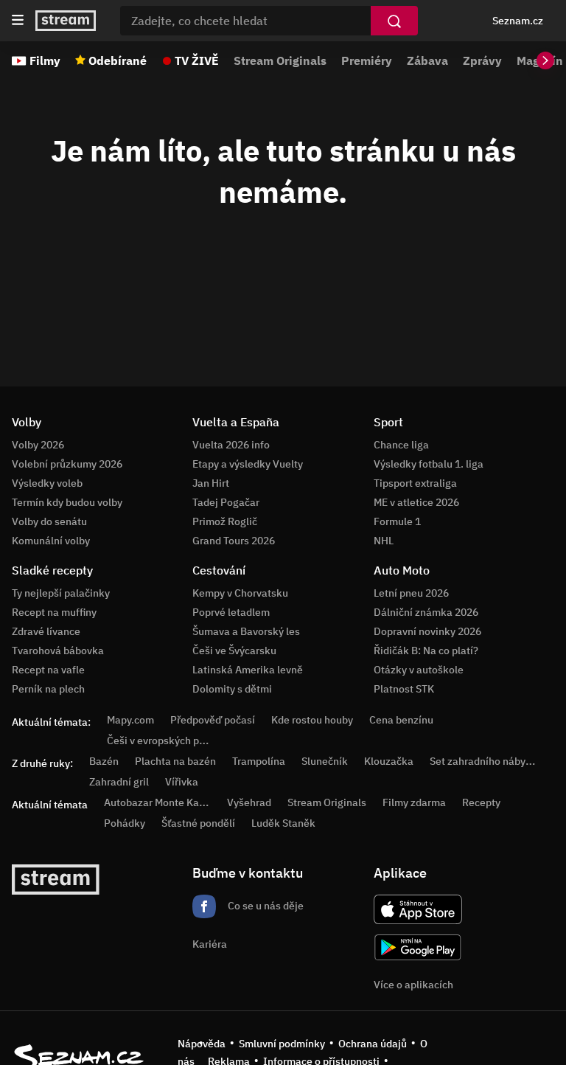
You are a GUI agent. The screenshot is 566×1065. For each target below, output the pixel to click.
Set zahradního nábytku (485, 761)
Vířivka (181, 781)
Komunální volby (51, 540)
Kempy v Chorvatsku (240, 593)
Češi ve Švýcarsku (234, 650)
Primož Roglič (224, 521)
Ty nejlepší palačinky (61, 593)
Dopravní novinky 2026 (427, 631)
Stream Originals (280, 60)
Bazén (104, 761)
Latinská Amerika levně (247, 669)
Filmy (44, 60)
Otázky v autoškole (419, 669)
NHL (384, 540)
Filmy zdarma (414, 802)
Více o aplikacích (413, 984)
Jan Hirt (210, 483)
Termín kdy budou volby (67, 502)
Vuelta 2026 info (231, 444)
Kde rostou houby (312, 719)
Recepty (481, 802)
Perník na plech (48, 688)
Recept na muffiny (54, 612)
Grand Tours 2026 (233, 540)
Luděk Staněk (283, 823)
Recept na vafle (48, 669)
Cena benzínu (401, 719)
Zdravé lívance (46, 631)
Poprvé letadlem (231, 612)
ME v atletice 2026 (416, 502)
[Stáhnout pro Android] (418, 947)
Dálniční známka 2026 (426, 612)
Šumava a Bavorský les (246, 631)
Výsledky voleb (47, 483)
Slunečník (324, 761)
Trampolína (258, 761)
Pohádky (124, 823)
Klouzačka (388, 761)
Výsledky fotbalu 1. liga (428, 464)
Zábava (427, 60)
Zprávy (482, 60)
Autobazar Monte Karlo (158, 802)
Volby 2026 (38, 444)
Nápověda (202, 1043)
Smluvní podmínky (282, 1043)
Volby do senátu (49, 521)
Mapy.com (130, 719)
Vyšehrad (249, 802)
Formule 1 (397, 521)
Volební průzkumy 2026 (67, 464)
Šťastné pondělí (198, 823)
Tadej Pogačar (225, 502)
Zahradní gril (119, 781)
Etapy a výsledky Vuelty (247, 464)
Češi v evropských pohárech (172, 740)
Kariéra (209, 944)
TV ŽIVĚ (197, 60)
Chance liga (401, 444)
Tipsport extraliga (415, 483)
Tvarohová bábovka (58, 650)
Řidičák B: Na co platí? (426, 650)
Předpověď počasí (212, 719)
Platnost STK (404, 688)
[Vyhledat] (394, 20)
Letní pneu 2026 (411, 593)
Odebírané (117, 60)
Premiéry (366, 60)
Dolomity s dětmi (232, 688)
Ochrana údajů (372, 1043)
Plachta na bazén (175, 761)
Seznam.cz (517, 20)
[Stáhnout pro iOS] (418, 909)
